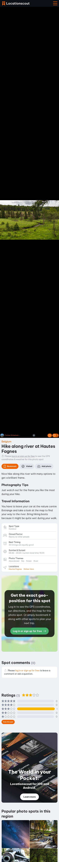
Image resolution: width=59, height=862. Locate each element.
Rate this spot (8, 722)
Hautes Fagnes (15, 569)
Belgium (6, 441)
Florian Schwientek (12, 435)
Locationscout (15, 3)
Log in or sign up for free (28, 631)
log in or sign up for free (23, 456)
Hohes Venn (29, 569)
